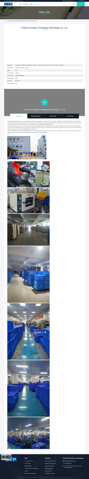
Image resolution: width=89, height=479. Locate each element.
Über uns (36, 4)
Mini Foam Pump (48, 470)
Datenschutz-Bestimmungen (30, 473)
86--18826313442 (68, 463)
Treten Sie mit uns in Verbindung (31, 468)
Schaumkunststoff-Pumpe (50, 460)
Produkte (25, 4)
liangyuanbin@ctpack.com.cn (70, 460)
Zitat (81, 4)
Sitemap (26, 470)
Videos (31, 4)
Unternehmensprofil (29, 460)
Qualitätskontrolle (28, 465)
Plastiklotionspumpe (49, 468)
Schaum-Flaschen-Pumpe (50, 463)
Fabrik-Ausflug (28, 463)
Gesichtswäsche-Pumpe (50, 473)
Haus (21, 4)
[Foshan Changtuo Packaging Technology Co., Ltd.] (8, 4)
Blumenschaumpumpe (49, 465)
